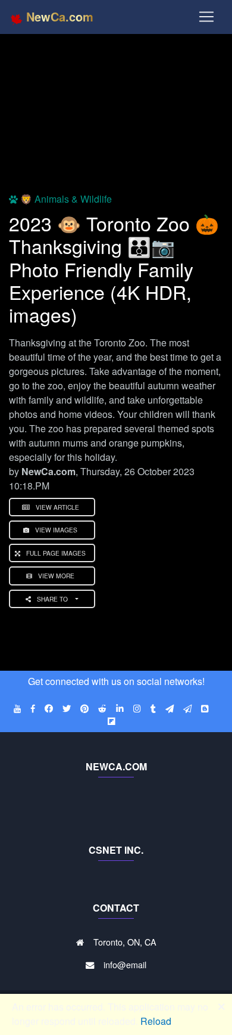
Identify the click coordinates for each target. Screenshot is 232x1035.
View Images (56, 529)
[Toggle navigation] (206, 16)
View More (56, 575)
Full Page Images (56, 553)
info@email (125, 964)
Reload (155, 1021)
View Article (57, 507)
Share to (53, 598)
